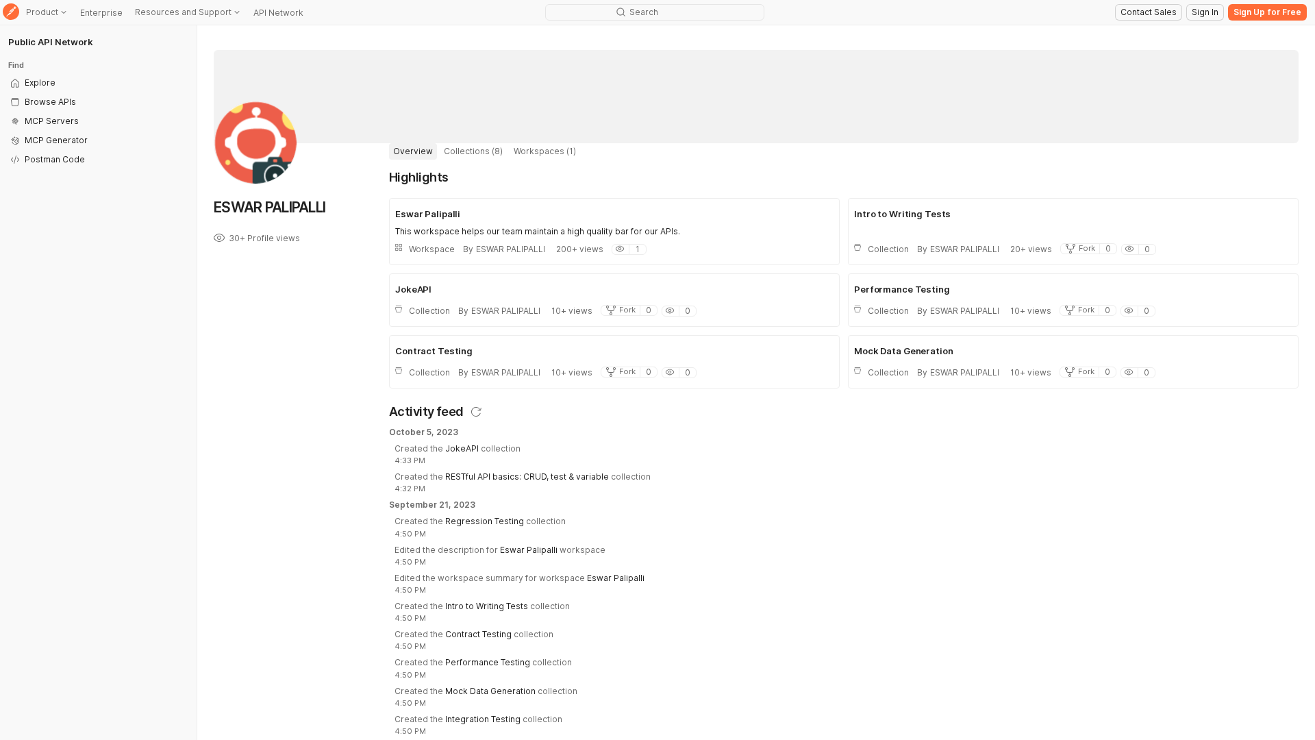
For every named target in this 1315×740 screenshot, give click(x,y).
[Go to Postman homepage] (11, 12)
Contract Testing (478, 634)
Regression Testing (484, 521)
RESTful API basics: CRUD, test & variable (527, 476)
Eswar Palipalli (529, 550)
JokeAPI (462, 448)
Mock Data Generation (490, 691)
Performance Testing (487, 662)
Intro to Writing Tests (486, 606)
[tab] (413, 151)
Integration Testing (483, 719)
